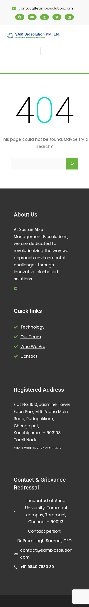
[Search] (72, 163)
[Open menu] (44, 51)
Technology (32, 327)
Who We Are (32, 346)
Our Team (30, 337)
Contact (28, 356)
